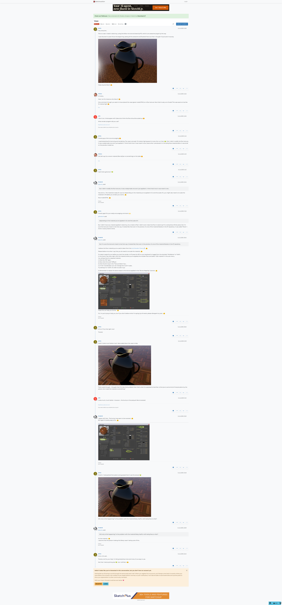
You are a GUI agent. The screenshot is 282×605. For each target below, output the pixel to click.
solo (99, 116)
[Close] (187, 570)
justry (99, 28)
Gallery (97, 24)
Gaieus (100, 93)
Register (99, 584)
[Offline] (96, 94)
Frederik (100, 182)
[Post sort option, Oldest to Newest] (173, 24)
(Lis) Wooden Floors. (137, 248)
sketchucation (100, 1)
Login (106, 584)
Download (141, 16)
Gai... (99, 107)
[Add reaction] (173, 88)
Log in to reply (182, 24)
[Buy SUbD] (141, 595)
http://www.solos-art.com (104, 124)
